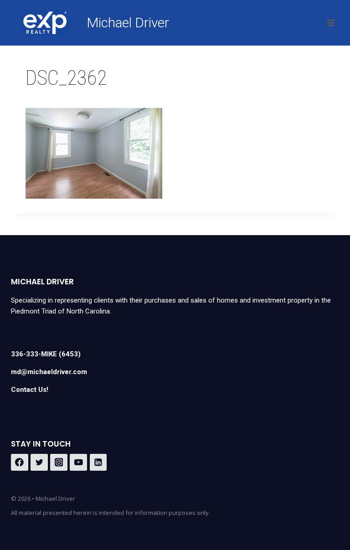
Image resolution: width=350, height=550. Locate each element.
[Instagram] (58, 462)
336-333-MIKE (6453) (46, 354)
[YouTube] (78, 462)
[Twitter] (39, 462)
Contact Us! (29, 390)
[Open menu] (330, 22)
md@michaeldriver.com (49, 372)
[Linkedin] (98, 462)
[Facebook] (19, 462)
